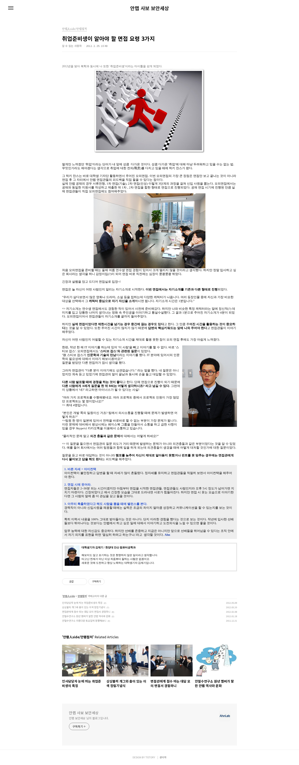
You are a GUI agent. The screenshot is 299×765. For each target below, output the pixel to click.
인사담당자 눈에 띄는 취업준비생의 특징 (82, 602)
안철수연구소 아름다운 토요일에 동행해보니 (84, 620)
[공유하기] (77, 582)
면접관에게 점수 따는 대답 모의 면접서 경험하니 (86, 611)
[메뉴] (11, 8)
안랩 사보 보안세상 (149, 8)
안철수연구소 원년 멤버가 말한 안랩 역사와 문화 (86, 616)
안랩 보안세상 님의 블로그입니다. (89, 718)
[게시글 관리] (82, 582)
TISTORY (150, 757)
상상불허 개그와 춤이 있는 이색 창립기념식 (83, 607)
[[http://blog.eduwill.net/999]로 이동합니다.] (149, 70)
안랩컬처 (82, 596)
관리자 (163, 757)
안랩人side (69, 596)
